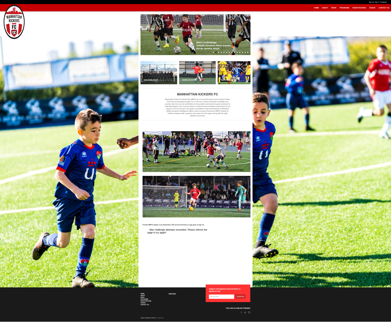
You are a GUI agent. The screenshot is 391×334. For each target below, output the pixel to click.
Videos (372, 8)
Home (316, 8)
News (333, 8)
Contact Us (384, 8)
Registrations (359, 8)
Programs (344, 8)
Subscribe (240, 296)
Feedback (383, 2)
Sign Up (371, 2)
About (325, 8)
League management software (148, 317)
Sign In (377, 2)
